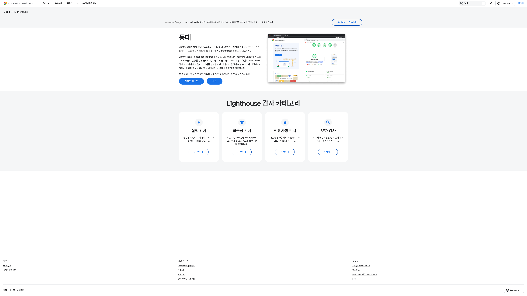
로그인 (521, 3)
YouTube (356, 270)
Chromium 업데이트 (186, 265)
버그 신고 (7, 265)
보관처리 (181, 274)
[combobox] (472, 3)
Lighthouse (21, 12)
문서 (44, 3)
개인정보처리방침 (16, 290)
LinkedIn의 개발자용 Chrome (364, 274)
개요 (214, 81)
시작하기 (198, 152)
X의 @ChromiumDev (361, 265)
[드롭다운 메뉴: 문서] (49, 3)
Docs (6, 12)
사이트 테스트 (191, 81)
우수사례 (58, 3)
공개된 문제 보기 (10, 270)
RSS (354, 279)
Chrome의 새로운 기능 (86, 3)
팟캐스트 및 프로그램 (186, 279)
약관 (5, 290)
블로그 (69, 3)
